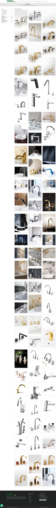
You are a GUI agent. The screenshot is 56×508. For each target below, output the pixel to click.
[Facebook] (40, 500)
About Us (20, 1)
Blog (47, 1)
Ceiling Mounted (4, 10)
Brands (30, 496)
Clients (32, 1)
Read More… (8, 499)
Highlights (35, 1)
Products (24, 1)
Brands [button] (28, 1)
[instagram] (44, 500)
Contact (30, 501)
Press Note (40, 1)
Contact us (44, 1)
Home (18, 1)
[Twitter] (41, 500)
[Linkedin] (42, 500)
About (30, 495)
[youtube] (45, 500)
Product (30, 497)
